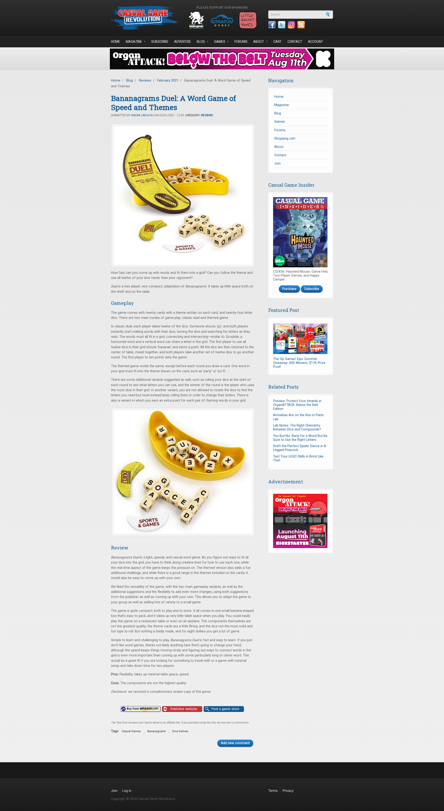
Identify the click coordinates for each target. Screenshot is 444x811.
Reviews (145, 80)
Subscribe (159, 41)
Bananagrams (156, 731)
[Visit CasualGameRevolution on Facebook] (272, 24)
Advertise (182, 41)
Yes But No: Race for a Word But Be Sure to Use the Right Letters (300, 438)
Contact (294, 41)
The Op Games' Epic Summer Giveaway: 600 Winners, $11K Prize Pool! (299, 363)
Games (219, 41)
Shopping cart (284, 138)
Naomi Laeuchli (142, 115)
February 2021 (168, 80)
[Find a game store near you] (224, 709)
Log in (126, 791)
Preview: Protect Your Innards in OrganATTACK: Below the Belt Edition (297, 405)
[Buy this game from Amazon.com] (140, 709)
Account (315, 41)
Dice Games (180, 731)
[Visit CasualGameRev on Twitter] (281, 24)
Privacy (288, 791)
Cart (277, 41)
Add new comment (235, 743)
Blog (201, 41)
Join (277, 163)
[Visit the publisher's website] (182, 709)
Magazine (134, 41)
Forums (240, 41)
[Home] (145, 18)
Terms (273, 791)
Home (115, 41)
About (258, 41)
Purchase (289, 289)
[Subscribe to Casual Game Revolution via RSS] (301, 24)
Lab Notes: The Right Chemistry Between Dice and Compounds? (297, 427)
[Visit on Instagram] (291, 24)
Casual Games (131, 731)
